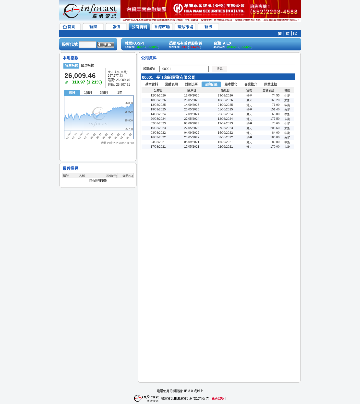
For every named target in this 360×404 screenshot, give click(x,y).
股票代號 (70, 44)
